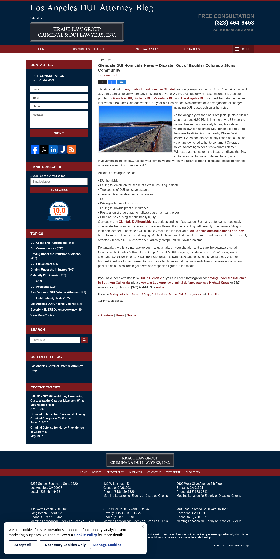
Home (42, 48)
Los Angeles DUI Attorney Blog (77, 29)
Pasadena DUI (164, 98)
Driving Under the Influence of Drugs (130, 294)
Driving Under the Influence (52, 269)
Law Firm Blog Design (231, 545)
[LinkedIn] (53, 149)
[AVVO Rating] (59, 211)
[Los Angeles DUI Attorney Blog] (140, 7)
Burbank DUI (143, 98)
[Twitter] (44, 149)
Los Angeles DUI (193, 98)
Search (84, 340)
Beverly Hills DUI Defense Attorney (56, 309)
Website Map (173, 472)
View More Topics (42, 315)
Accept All (22, 544)
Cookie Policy (85, 535)
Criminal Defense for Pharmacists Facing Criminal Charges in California (57, 416)
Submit (59, 133)
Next (131, 315)
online (160, 287)
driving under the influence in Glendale (148, 89)
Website (96, 472)
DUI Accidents (159, 294)
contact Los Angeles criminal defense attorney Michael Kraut (185, 282)
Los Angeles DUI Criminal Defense (56, 303)
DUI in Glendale (151, 278)
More (246, 48)
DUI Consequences (46, 248)
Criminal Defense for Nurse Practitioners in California (57, 429)
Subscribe (59, 189)
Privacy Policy (115, 472)
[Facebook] (35, 149)
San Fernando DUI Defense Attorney (58, 292)
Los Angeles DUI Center (89, 48)
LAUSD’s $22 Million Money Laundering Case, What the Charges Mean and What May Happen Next (57, 400)
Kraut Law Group (145, 48)
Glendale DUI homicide (135, 221)
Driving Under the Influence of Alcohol (55, 256)
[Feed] (71, 149)
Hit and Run (212, 294)
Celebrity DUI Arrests (48, 275)
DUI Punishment (44, 263)
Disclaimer (135, 472)
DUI (36, 281)
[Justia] (62, 149)
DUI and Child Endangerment (185, 294)
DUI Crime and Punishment (52, 242)
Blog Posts (193, 472)
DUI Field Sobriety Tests (50, 298)
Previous (106, 315)
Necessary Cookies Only (65, 544)
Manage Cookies (107, 544)
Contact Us (191, 48)
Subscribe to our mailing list (47, 175)
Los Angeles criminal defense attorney (216, 230)
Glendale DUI (122, 98)
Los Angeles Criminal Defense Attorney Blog (56, 368)
